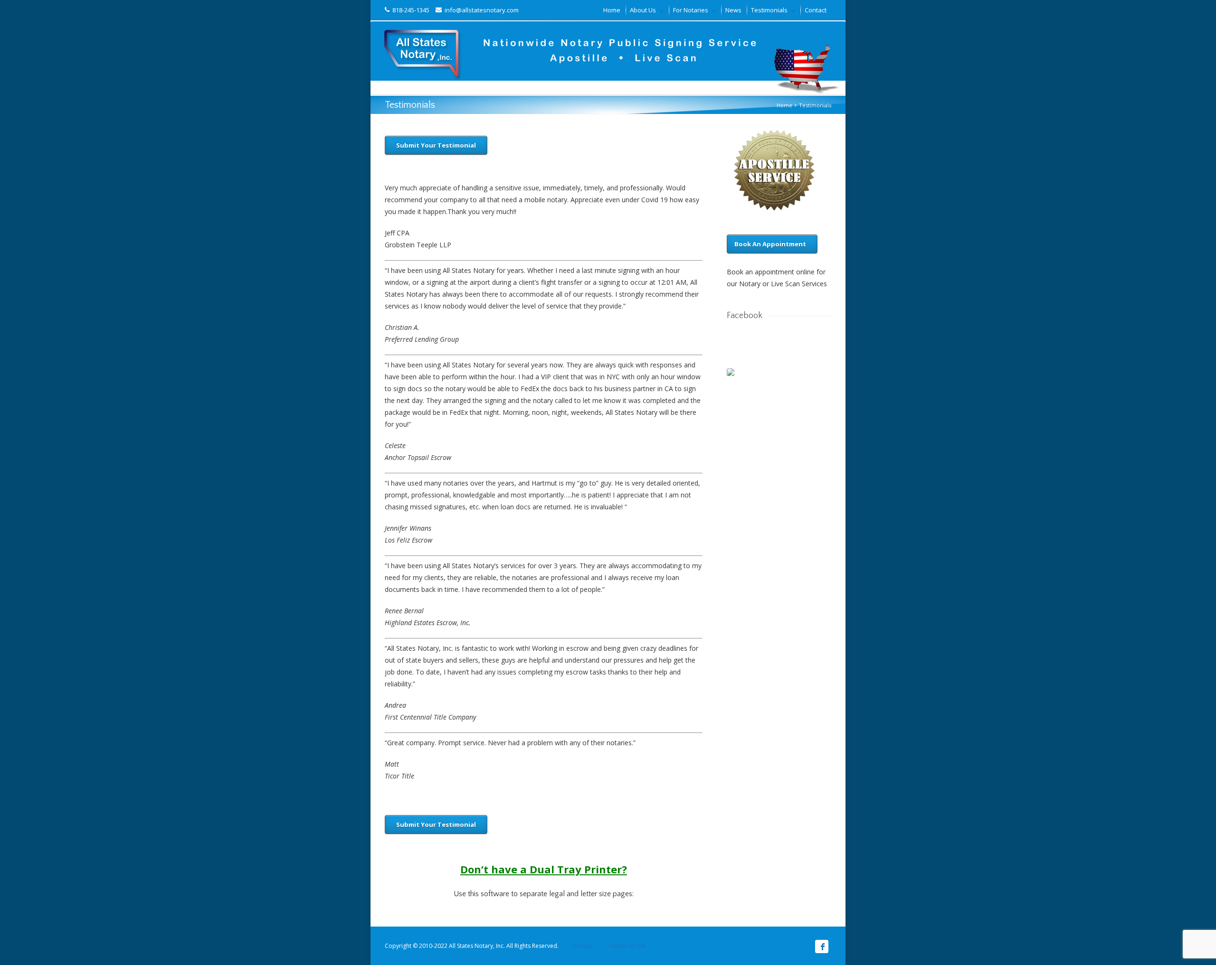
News (733, 10)
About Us (643, 10)
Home (611, 10)
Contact (815, 10)
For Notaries (690, 10)
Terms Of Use (627, 946)
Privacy (582, 946)
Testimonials (769, 10)
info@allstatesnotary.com (480, 10)
